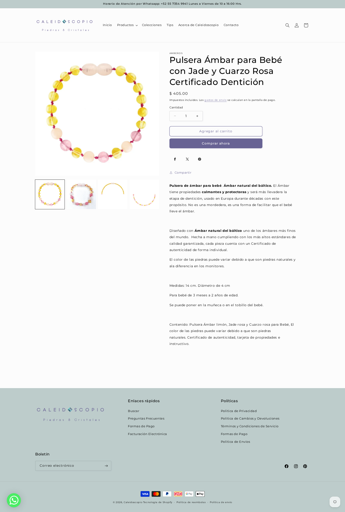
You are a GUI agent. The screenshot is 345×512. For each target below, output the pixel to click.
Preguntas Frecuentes (146, 418)
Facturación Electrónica (147, 434)
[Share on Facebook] (175, 159)
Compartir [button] (183, 172)
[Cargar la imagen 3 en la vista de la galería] (112, 194)
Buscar (133, 411)
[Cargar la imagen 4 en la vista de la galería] (144, 194)
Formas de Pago (141, 426)
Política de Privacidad (239, 411)
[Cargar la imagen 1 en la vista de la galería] (50, 194)
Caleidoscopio (133, 502)
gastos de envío (215, 100)
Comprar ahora (216, 143)
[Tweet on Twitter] (187, 159)
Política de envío (221, 502)
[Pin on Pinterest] (199, 159)
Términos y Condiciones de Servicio (250, 426)
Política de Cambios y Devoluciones (250, 418)
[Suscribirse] (106, 466)
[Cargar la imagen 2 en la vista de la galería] (81, 194)
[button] (127, 25)
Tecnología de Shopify (157, 502)
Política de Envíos (235, 441)
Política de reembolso (191, 502)
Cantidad (176, 107)
